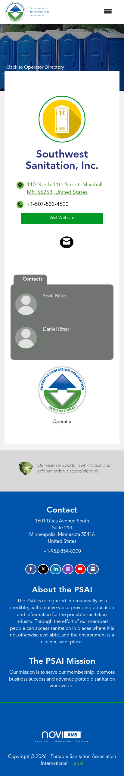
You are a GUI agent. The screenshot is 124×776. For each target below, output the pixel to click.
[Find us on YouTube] (80, 569)
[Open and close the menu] (83, 11)
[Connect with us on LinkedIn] (55, 569)
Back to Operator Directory (35, 67)
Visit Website (61, 218)
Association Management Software (62, 741)
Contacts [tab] (32, 279)
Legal (77, 763)
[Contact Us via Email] (93, 569)
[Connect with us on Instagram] (67, 569)
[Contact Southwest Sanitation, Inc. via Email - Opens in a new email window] (66, 242)
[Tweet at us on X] (43, 569)
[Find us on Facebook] (30, 569)
